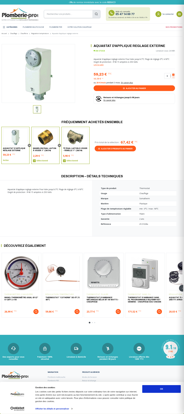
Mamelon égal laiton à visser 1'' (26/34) (44, 149)
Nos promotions (174, 27)
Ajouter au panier (136, 88)
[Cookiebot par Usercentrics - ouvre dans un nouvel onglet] (17, 409)
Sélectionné (42, 161)
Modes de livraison (89, 377)
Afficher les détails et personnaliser (52, 409)
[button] (37, 109)
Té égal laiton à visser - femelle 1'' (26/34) (75, 149)
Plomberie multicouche (33, 27)
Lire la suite (99, 64)
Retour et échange (89, 380)
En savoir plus (127, 82)
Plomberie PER (55, 27)
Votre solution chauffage (79, 27)
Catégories (11, 27)
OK (161, 389)
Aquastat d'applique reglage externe (14, 149)
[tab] (89, 322)
